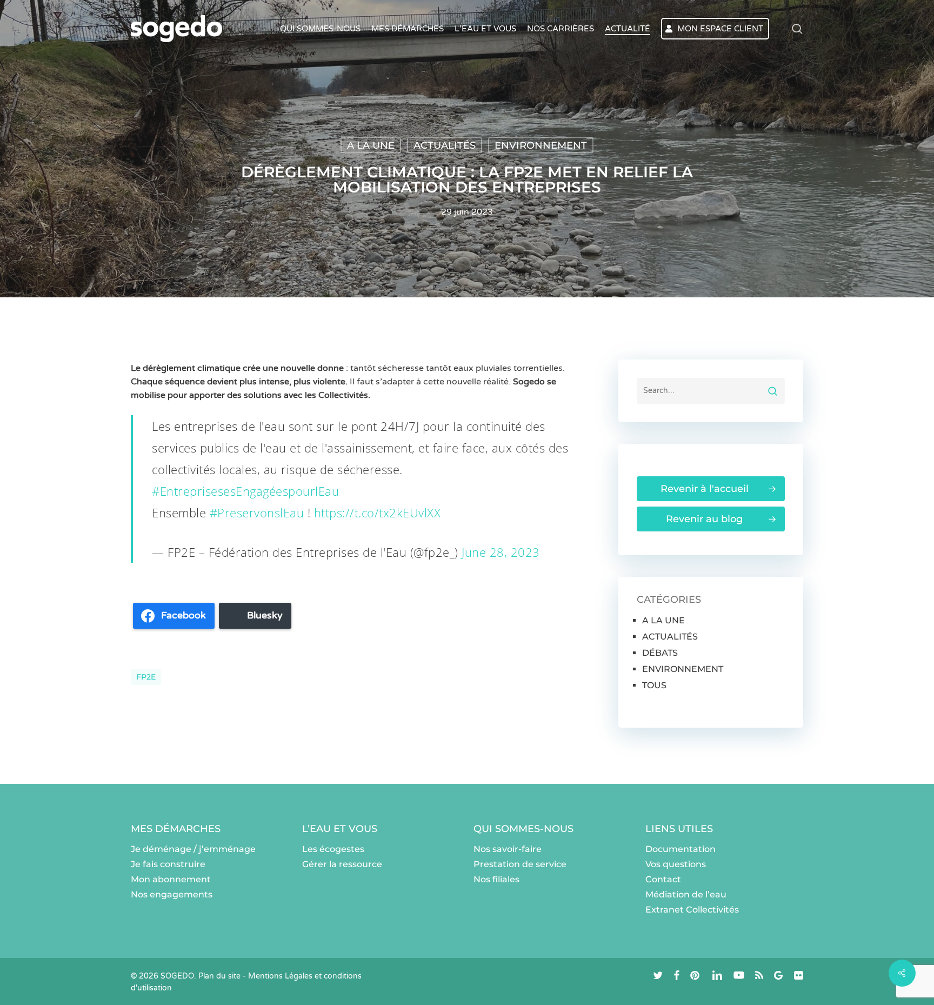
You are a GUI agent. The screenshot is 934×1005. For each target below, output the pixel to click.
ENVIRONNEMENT (541, 145)
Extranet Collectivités (692, 909)
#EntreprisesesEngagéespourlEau (245, 491)
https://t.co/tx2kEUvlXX (377, 512)
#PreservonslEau (257, 512)
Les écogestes (333, 849)
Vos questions (675, 864)
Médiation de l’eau (685, 894)
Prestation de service (519, 864)
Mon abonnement (171, 879)
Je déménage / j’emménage (193, 849)
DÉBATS (660, 653)
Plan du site (219, 976)
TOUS (654, 685)
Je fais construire (168, 864)
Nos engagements (171, 894)
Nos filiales (496, 879)
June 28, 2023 (501, 552)
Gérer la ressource (342, 864)
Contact (663, 879)
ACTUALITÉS (444, 145)
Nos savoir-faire (507, 849)
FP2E (146, 677)
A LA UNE (371, 145)
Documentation (680, 849)
